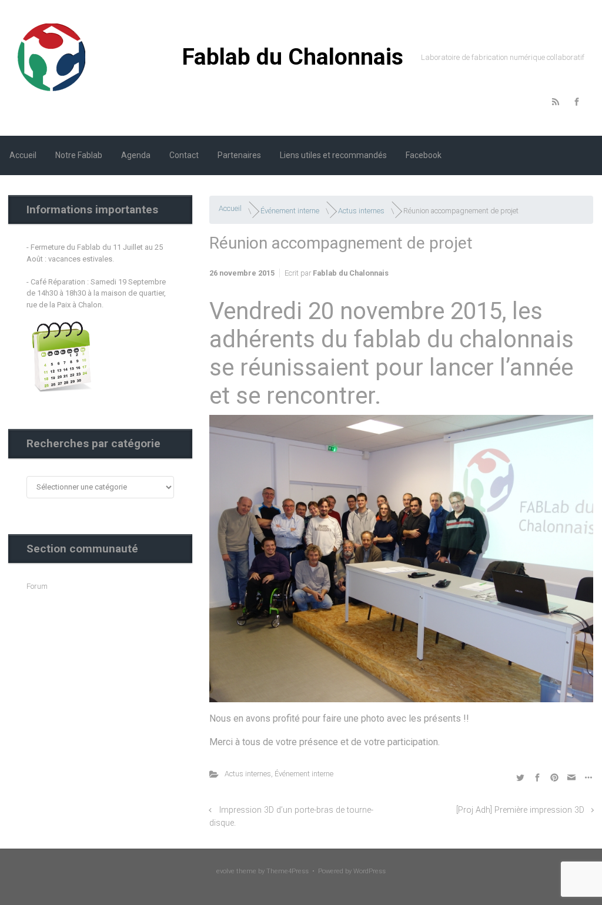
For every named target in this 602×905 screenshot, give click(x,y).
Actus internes (361, 210)
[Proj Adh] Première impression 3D (520, 810)
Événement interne (289, 210)
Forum (37, 586)
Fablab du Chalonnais (292, 57)
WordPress (369, 871)
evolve (225, 871)
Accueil (230, 208)
